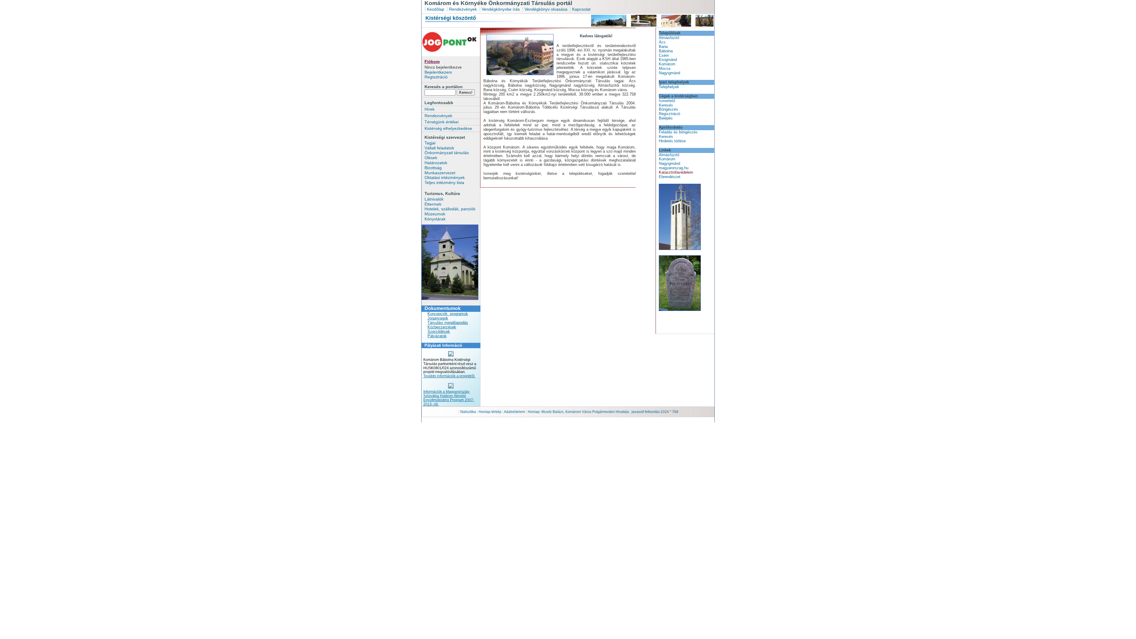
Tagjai (430, 143)
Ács (662, 42)
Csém (664, 55)
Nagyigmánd (669, 73)
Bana (663, 46)
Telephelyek (669, 87)
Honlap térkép (490, 412)
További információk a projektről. (449, 376)
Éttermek (433, 204)
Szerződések (438, 331)
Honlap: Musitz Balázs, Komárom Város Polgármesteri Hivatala (578, 412)
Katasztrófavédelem (676, 172)
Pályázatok (437, 336)
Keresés (666, 105)
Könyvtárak (435, 219)
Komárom (667, 64)
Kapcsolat (581, 9)
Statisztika (468, 412)
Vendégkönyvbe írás (501, 9)
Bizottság (433, 167)
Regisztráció (436, 77)
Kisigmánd (668, 59)
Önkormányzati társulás (447, 152)
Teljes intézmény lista (444, 182)
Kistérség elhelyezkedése (448, 128)
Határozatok (436, 162)
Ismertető (667, 101)
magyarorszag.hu (673, 168)
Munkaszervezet (440, 172)
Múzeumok (435, 214)
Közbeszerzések (441, 327)
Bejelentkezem (438, 72)
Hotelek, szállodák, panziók (450, 208)
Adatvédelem (514, 412)
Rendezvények (463, 9)
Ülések (431, 157)
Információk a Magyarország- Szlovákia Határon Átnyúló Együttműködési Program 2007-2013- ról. (448, 398)
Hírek (430, 109)
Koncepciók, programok (447, 314)
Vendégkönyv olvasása (547, 9)
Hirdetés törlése (672, 141)
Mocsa (664, 68)
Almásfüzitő (669, 38)
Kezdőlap (435, 9)
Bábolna (666, 51)
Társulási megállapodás (447, 322)
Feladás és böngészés (678, 132)
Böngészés (668, 109)
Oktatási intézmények (445, 177)
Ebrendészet (669, 177)
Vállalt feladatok (439, 148)
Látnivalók (434, 199)
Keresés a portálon (444, 86)
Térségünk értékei (442, 122)
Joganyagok (437, 318)
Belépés (666, 118)
